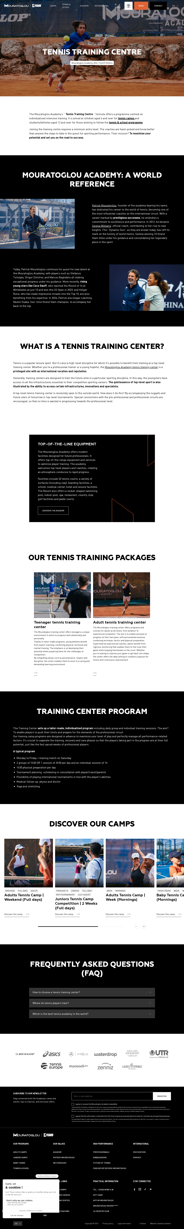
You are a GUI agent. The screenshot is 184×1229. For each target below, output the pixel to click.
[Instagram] (139, 1189)
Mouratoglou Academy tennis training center (131, 367)
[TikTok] (145, 1189)
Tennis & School (66, 5)
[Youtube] (150, 1189)
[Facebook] (134, 1189)
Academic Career (61, 1195)
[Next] (144, 926)
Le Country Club (101, 1211)
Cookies (143, 1223)
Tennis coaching (61, 1211)
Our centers (139, 1152)
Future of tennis (101, 1163)
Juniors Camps (20, 1157)
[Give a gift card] (128, 6)
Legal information (124, 1223)
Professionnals (101, 1152)
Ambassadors (100, 1157)
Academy (84, 6)
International (102, 6)
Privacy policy (108, 1223)
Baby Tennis (19, 1163)
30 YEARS (118, 5)
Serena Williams (101, 225)
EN (173, 6)
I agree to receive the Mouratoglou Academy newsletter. (96, 1104)
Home (82, 44)
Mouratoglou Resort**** (105, 1206)
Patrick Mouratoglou (104, 205)
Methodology (59, 1163)
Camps (53, 6)
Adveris (168, 1223)
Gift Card (98, 1195)
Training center (61, 1200)
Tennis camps (59, 1189)
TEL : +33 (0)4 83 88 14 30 (103, 1189)
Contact (137, 1157)
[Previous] (136, 926)
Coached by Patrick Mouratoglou (109, 1168)
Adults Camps (20, 1152)
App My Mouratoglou (103, 1200)
